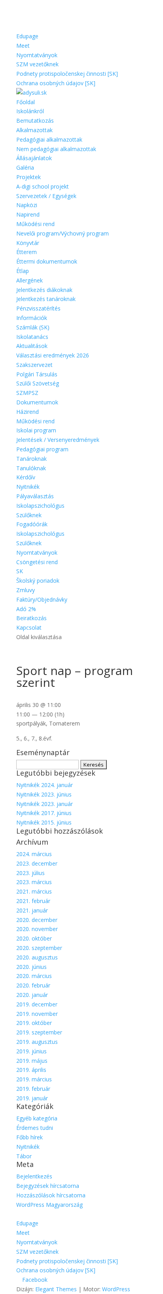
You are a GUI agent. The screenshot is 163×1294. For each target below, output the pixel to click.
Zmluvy (25, 590)
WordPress (116, 1289)
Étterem (26, 252)
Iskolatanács (32, 336)
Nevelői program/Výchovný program (62, 233)
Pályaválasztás (35, 496)
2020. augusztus (37, 957)
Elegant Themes (56, 1289)
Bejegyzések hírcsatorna (47, 1185)
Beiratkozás (31, 618)
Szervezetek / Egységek (46, 196)
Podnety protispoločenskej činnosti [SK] (67, 73)
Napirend (28, 214)
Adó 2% (26, 609)
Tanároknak (31, 458)
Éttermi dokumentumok (46, 261)
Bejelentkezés (34, 1176)
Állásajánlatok (34, 158)
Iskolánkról (30, 111)
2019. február (33, 1088)
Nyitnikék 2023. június (44, 794)
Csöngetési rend (37, 562)
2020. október (34, 938)
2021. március (34, 891)
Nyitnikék (28, 486)
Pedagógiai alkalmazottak (49, 139)
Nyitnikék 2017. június (44, 813)
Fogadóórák (31, 524)
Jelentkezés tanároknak (46, 299)
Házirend (27, 411)
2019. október (34, 1023)
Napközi (26, 205)
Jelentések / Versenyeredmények (57, 439)
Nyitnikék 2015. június (44, 822)
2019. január (32, 1098)
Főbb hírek (29, 1137)
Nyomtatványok (36, 55)
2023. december (36, 863)
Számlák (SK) (32, 327)
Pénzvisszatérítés (38, 308)
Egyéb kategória (36, 1118)
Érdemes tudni (34, 1127)
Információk (31, 318)
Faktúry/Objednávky (41, 599)
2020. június (31, 966)
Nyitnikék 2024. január (44, 785)
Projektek (28, 177)
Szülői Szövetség (37, 383)
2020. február (33, 985)
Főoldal (25, 102)
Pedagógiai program (42, 449)
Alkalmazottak (34, 130)
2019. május (31, 1060)
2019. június (31, 1051)
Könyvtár (27, 243)
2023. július (30, 873)
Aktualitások (31, 346)
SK (19, 571)
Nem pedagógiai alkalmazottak (56, 149)
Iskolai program (36, 430)
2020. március (34, 976)
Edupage (27, 36)
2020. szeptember (39, 948)
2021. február (33, 901)
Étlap (22, 271)
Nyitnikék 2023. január (44, 804)
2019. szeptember (39, 1032)
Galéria (25, 167)
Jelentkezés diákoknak (44, 290)
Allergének (29, 280)
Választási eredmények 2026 (52, 355)
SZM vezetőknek (37, 64)
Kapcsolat (29, 627)
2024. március (34, 854)
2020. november (37, 929)
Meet (23, 45)
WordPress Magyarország (49, 1204)
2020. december (36, 920)
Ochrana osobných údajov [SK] (55, 83)
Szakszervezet (34, 364)
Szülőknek (29, 515)
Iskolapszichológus (40, 505)
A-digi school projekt (42, 186)
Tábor (24, 1156)
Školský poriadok (37, 580)
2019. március (34, 1079)
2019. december (36, 1004)
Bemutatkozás (35, 120)
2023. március (34, 882)
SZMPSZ (27, 392)
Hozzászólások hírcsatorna (50, 1195)
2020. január (32, 995)
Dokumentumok (37, 402)
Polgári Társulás (36, 374)
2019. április (31, 1069)
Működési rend (35, 224)
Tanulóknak (31, 468)
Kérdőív (25, 477)
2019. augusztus (37, 1041)
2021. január (32, 910)
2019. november (37, 1013)
